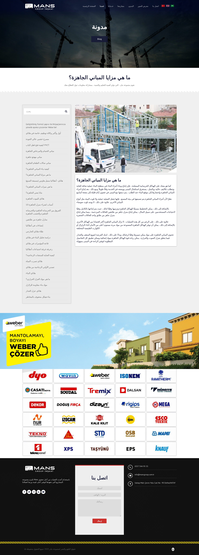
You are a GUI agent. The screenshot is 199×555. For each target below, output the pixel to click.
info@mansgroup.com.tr (144, 474)
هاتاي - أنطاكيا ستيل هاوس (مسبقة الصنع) (44, 180)
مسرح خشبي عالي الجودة (37, 139)
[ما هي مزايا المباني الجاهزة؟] (126, 139)
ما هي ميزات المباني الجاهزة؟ (39, 186)
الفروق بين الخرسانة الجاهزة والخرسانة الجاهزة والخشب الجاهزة (43, 212)
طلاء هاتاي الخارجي (34, 231)
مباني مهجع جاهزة (34, 157)
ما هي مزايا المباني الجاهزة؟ (38, 174)
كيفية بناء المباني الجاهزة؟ (37, 169)
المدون (131, 6)
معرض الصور (143, 6)
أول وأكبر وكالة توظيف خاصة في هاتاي (43, 133)
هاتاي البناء (30, 273)
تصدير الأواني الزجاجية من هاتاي (40, 267)
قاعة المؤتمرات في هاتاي (37, 243)
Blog (99, 39)
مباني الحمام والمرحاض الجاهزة (40, 151)
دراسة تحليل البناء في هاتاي (38, 237)
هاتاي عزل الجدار (33, 291)
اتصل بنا (155, 6)
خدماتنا (110, 6)
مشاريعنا (121, 6)
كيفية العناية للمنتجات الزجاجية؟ (40, 255)
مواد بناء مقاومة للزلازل (36, 285)
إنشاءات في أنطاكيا (34, 225)
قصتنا (102, 6)
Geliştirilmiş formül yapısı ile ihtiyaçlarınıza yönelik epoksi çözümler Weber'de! (46, 126)
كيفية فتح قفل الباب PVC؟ (37, 145)
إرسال (99, 521)
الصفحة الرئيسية (89, 6)
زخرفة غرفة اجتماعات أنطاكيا (39, 249)
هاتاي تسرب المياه (34, 261)
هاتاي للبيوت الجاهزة (35, 198)
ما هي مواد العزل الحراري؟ (38, 279)
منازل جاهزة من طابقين (36, 219)
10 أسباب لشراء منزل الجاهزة (39, 204)
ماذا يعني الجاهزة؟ (34, 192)
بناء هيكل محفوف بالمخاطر (38, 296)
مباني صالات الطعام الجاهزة (38, 163)
